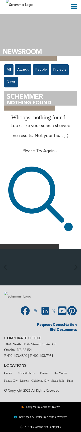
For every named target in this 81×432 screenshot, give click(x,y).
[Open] (74, 7)
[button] (5, 267)
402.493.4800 (17, 356)
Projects (59, 69)
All (9, 69)
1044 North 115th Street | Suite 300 (30, 344)
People (41, 69)
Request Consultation (57, 325)
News (11, 82)
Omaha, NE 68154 (18, 350)
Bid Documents (63, 330)
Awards (23, 69)
